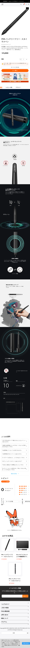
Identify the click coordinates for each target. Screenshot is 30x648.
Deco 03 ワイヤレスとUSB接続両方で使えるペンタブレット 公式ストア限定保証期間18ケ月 (22, 556)
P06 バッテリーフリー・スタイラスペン (7, 555)
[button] (26, 59)
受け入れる (26, 643)
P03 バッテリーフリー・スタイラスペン (15, 579)
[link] (2, 4)
